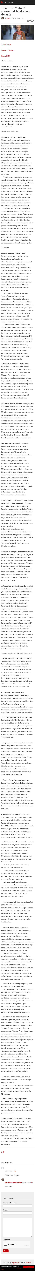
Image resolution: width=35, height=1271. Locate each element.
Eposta (5, 1210)
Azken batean (6, 44)
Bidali (5, 1251)
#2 (32, 1182)
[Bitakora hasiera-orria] (2, 2)
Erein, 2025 (5, 56)
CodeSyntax (15, 1262)
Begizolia (10, 2)
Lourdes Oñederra (8, 50)
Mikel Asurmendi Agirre (13, 1182)
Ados (29, 1267)
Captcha (6, 1239)
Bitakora (28, 1262)
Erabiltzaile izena (9, 1203)
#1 (15, 1171)
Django (15, 1264)
